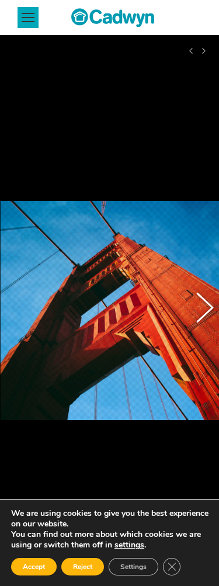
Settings (133, 566)
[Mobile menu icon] (28, 17)
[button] (20, 310)
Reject (82, 566)
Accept (34, 566)
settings (129, 545)
